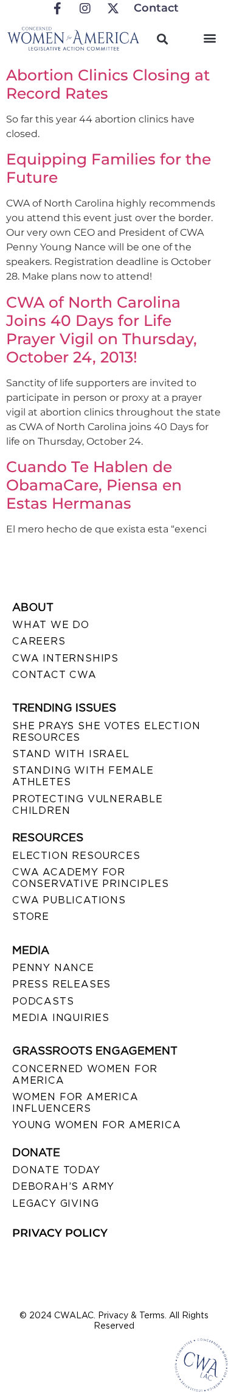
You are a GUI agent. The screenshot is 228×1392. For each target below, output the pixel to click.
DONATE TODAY (56, 1170)
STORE (30, 916)
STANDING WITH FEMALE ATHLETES (83, 776)
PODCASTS (43, 1001)
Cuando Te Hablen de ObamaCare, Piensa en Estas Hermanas (94, 485)
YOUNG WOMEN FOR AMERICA (96, 1125)
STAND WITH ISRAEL (71, 754)
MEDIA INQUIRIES (60, 1017)
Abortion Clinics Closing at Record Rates (108, 84)
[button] (209, 37)
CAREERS (39, 641)
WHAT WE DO (50, 625)
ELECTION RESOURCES (76, 855)
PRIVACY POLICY (60, 1233)
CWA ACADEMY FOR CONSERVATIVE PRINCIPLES (90, 877)
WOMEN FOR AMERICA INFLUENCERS (75, 1102)
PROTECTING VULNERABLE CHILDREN (87, 804)
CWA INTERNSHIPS (65, 658)
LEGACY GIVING (55, 1203)
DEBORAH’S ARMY (63, 1186)
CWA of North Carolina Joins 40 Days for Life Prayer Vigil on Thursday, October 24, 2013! (101, 329)
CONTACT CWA (54, 674)
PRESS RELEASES (61, 984)
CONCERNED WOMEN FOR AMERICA (84, 1074)
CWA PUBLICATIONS (69, 900)
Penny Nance (53, 967)
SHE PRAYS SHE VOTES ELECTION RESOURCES (106, 731)
